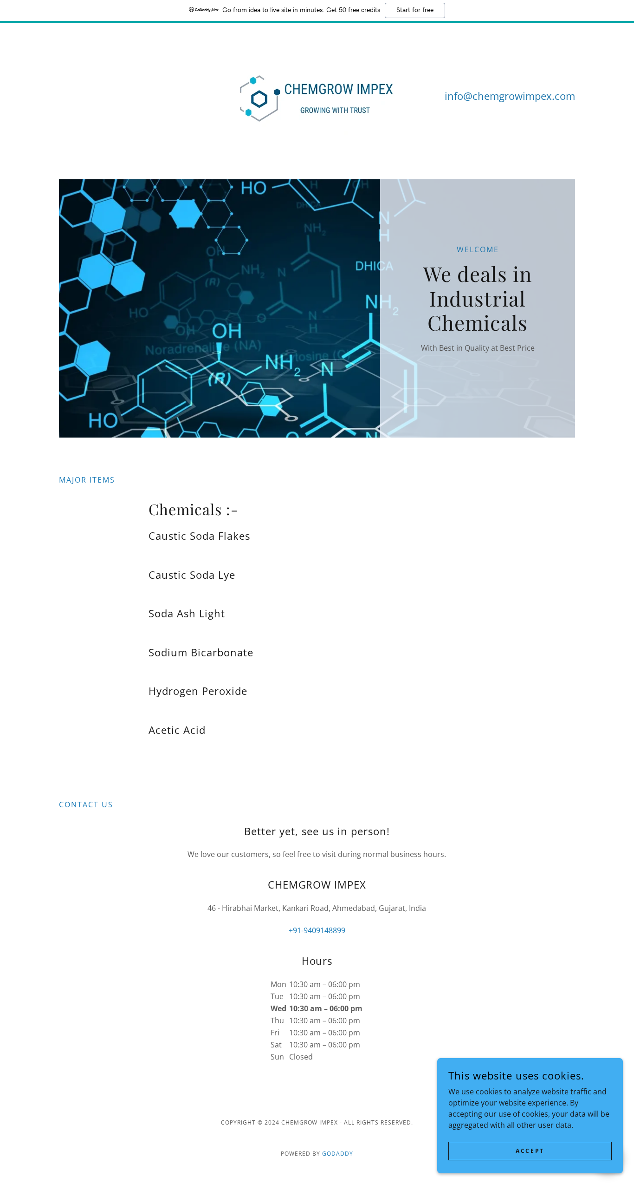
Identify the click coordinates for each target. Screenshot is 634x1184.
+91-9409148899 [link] (317, 930)
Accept (530, 1151)
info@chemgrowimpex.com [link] (510, 96)
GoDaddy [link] (337, 1154)
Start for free (414, 10)
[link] (317, 95)
